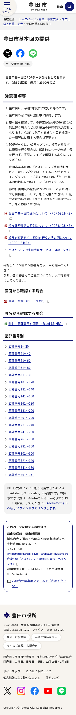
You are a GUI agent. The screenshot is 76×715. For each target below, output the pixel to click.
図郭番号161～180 (21, 403)
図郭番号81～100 (20, 375)
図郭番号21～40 (19, 353)
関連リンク (53, 678)
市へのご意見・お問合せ (22, 646)
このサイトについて (38, 671)
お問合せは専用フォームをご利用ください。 (39, 583)
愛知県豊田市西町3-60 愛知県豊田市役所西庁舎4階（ (37, 559)
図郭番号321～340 (21, 460)
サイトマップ (11, 671)
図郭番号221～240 (21, 425)
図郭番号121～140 (21, 389)
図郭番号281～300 (21, 446)
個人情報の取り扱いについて (21, 678)
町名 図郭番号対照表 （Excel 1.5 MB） (35, 323)
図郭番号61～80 (19, 368)
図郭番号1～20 (18, 346)
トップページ (27, 19)
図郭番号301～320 (21, 453)
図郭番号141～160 (21, 396)
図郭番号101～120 (21, 382)
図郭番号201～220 (21, 418)
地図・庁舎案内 (16, 637)
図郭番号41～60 (19, 360)
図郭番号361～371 (21, 475)
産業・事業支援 (48, 19)
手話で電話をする (46, 637)
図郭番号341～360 (21, 467)
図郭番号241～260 (21, 432)
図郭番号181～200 (21, 410)
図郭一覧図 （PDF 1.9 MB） (27, 301)
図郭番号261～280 (21, 439)
